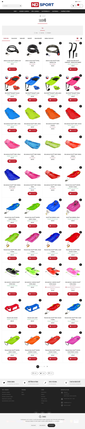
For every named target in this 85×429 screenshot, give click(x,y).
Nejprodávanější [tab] (38, 38)
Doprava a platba (6, 392)
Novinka (42, 33)
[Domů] (42, 5)
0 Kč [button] (77, 5)
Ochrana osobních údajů (7, 396)
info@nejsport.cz (67, 402)
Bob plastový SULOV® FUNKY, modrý (12, 124)
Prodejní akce (44, 401)
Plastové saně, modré (32, 318)
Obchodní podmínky (6, 394)
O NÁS (42, 390)
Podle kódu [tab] (6, 38)
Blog (23, 392)
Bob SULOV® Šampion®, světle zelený (52, 93)
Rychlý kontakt (67, 405)
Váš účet (78, 1)
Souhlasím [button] (51, 425)
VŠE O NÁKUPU (5, 390)
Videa (42, 403)
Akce (37, 33)
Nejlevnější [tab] (22, 38)
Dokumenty (43, 392)
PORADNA (24, 390)
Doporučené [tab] (14, 38)
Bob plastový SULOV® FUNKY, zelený (32, 124)
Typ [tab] (42, 28)
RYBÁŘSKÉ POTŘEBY (65, 11)
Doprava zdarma (10, 382)
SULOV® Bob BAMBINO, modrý (52, 217)
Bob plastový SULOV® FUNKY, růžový (12, 154)
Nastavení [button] (33, 425)
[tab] (77, 38)
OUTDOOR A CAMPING (24, 11)
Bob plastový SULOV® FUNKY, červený (72, 124)
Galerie (42, 394)
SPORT (15, 11)
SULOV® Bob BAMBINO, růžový (73, 217)
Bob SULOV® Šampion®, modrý (32, 93)
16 (44, 366)
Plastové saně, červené (12, 318)
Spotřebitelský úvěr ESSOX (8, 401)
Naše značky (44, 399)
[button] (81, 5)
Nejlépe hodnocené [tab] (49, 38)
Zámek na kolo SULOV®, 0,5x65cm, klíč (12, 60)
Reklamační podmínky (7, 399)
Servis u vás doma (53, 382)
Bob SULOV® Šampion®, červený (12, 93)
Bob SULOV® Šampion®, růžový (73, 93)
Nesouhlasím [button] (42, 425)
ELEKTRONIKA (55, 11)
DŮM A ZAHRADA (35, 11)
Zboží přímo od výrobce (33, 382)
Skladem (49, 33)
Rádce (23, 394)
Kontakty (43, 396)
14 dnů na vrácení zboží (75, 382)
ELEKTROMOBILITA (46, 11)
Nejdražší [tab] (30, 38)
